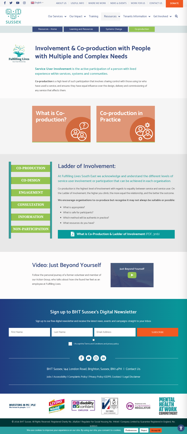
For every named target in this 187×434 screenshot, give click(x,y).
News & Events (118, 3)
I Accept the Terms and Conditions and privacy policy (96, 344)
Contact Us (155, 3)
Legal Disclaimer (131, 377)
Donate (174, 3)
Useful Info (77, 3)
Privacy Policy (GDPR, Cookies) (105, 377)
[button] (157, 332)
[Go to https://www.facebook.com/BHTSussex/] (81, 358)
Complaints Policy (77, 377)
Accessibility (59, 377)
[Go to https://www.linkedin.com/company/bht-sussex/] (103, 358)
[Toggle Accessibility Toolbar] (181, 428)
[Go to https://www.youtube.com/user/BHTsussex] (89, 358)
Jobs (49, 377)
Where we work (97, 3)
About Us (61, 3)
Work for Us (138, 3)
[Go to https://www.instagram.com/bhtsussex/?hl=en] (96, 358)
